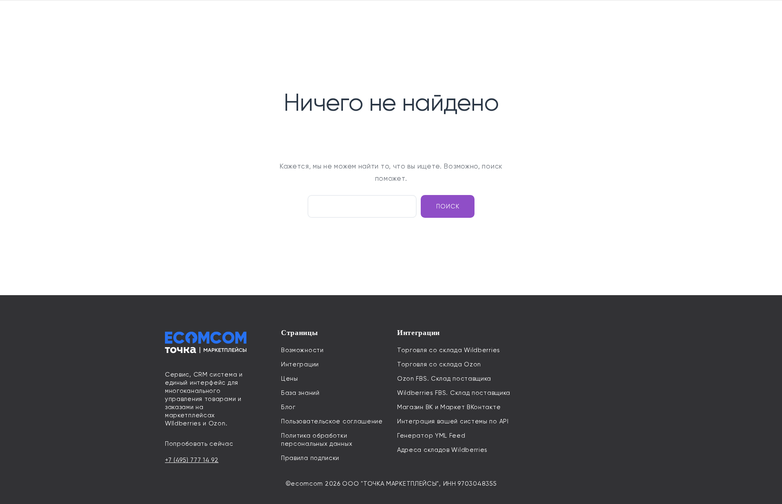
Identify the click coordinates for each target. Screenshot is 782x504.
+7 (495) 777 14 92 (192, 460)
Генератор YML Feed (431, 435)
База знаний (300, 393)
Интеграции (300, 364)
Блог (288, 407)
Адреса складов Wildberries (442, 450)
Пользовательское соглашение (332, 421)
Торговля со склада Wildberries (448, 350)
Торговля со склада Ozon (439, 364)
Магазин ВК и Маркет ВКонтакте (449, 407)
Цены (289, 378)
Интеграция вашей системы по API (453, 421)
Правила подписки (310, 458)
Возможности (302, 350)
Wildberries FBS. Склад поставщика (453, 393)
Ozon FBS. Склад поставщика (444, 378)
